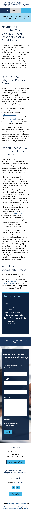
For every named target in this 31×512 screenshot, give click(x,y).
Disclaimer (7, 420)
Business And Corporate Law (14, 315)
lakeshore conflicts (9, 115)
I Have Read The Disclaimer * (12, 424)
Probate (6, 327)
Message (7, 397)
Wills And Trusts (9, 330)
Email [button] (16, 10)
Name (6, 370)
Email (6, 379)
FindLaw (26, 508)
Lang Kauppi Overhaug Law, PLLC (16, 503)
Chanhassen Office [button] (15, 462)
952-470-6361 (12, 281)
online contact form (9, 283)
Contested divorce (9, 121)
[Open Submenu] (28, 301)
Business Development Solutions (12, 508)
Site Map (14, 507)
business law (13, 119)
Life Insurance (9, 321)
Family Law (7, 301)
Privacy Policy (22, 507)
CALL (27, 10)
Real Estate (8, 304)
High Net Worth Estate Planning (15, 318)
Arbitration (9, 309)
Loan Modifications (10, 324)
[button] (5, 10)
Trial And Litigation (10, 307)
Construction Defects (12, 312)
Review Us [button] (15, 494)
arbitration (18, 213)
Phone (6, 388)
